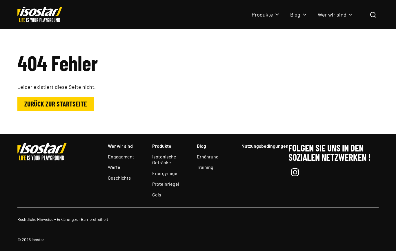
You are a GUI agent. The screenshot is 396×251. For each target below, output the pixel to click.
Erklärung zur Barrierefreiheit (82, 219)
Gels (156, 194)
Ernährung (208, 156)
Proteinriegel (165, 184)
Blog (295, 14)
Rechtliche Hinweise (35, 219)
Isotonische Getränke (164, 159)
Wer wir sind (332, 14)
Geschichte (119, 177)
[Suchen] (373, 15)
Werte (114, 167)
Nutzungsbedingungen (264, 146)
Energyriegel (165, 173)
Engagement (121, 156)
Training (205, 167)
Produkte (262, 14)
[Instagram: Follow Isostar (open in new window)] (295, 173)
